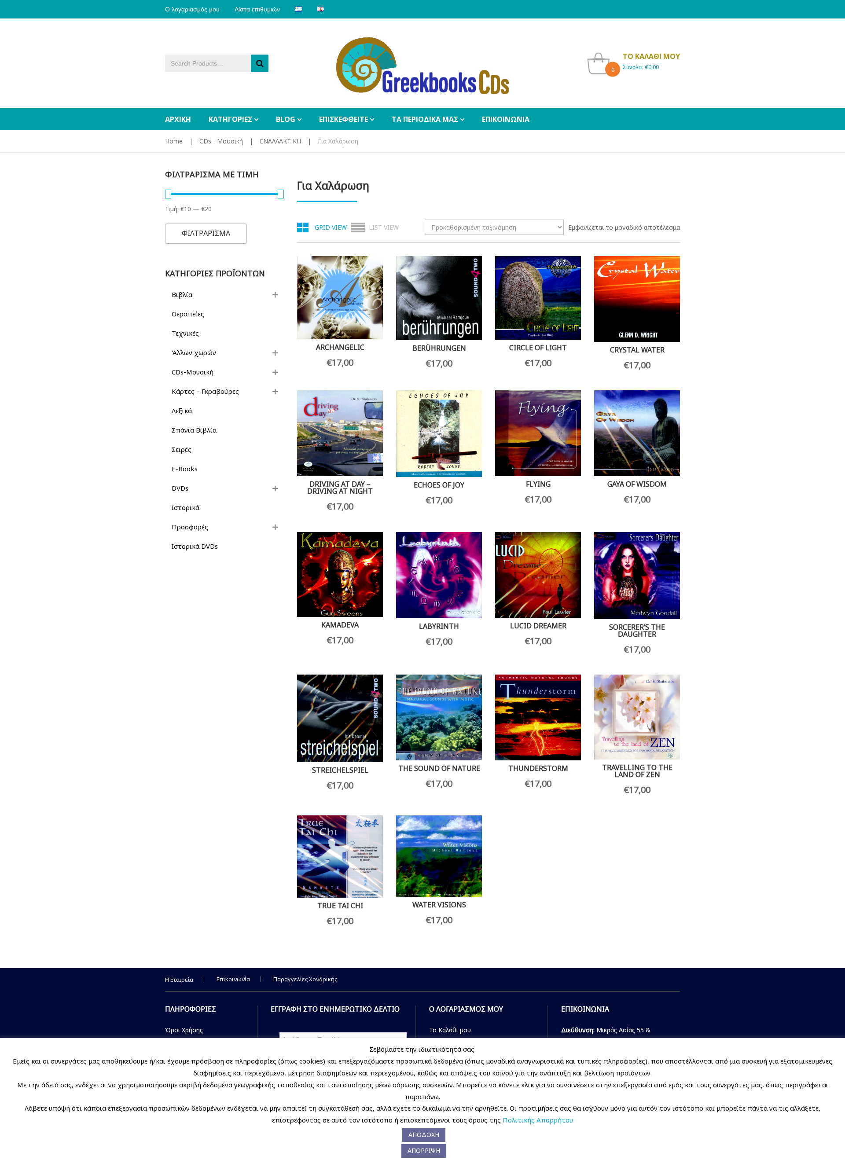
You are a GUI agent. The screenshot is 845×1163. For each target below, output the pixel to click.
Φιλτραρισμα (206, 233)
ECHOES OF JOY (439, 485)
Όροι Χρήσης (184, 1030)
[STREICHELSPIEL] (340, 718)
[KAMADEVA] (340, 574)
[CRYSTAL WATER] (637, 299)
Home (174, 141)
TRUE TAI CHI (340, 905)
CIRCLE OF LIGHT (538, 347)
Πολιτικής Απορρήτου (538, 1119)
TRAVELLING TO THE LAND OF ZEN (637, 771)
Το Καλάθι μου (450, 1030)
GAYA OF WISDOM (637, 484)
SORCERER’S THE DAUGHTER (637, 630)
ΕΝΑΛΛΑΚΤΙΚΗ (280, 141)
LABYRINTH (439, 626)
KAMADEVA (340, 625)
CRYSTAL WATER (637, 350)
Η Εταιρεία (179, 979)
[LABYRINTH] (439, 575)
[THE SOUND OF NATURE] (439, 717)
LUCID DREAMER (538, 626)
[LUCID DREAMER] (538, 575)
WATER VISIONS (439, 905)
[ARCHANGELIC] (340, 297)
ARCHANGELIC (340, 347)
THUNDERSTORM (538, 768)
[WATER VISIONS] (439, 856)
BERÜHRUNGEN (439, 348)
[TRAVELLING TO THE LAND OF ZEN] (637, 717)
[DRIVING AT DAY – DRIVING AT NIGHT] (340, 433)
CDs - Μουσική (221, 141)
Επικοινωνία (233, 979)
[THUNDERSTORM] (538, 717)
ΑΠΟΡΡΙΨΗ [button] (424, 1150)
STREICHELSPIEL (340, 770)
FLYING (538, 484)
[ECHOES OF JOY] (439, 433)
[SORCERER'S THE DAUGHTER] (637, 575)
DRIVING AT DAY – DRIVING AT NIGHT (340, 487)
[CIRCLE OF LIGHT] (538, 298)
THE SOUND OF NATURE (439, 768)
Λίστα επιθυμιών (257, 9)
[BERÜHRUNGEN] (439, 298)
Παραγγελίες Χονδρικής (305, 979)
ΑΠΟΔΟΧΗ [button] (423, 1134)
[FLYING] (538, 433)
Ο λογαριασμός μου (192, 9)
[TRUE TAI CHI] (340, 856)
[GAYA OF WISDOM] (637, 433)
